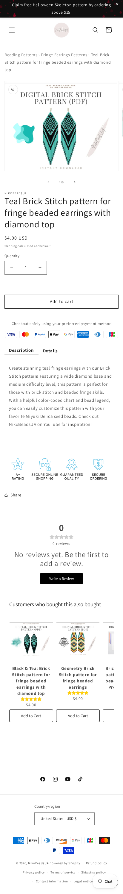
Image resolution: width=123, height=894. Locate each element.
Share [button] (15, 495)
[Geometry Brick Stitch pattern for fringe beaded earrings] (78, 639)
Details (50, 351)
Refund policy (96, 863)
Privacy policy (34, 872)
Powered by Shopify (65, 863)
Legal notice (83, 881)
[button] (12, 30)
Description (21, 350)
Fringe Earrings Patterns (64, 54)
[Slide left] (48, 182)
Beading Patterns (21, 54)
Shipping (10, 246)
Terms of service (63, 872)
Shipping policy (93, 872)
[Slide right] (74, 182)
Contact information (52, 881)
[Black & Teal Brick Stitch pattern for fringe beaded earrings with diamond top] (31, 639)
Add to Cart (31, 715)
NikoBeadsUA (38, 863)
